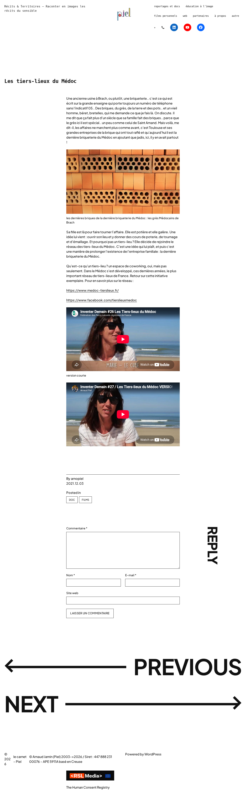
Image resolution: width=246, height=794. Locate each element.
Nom (70, 575)
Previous (187, 666)
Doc (72, 499)
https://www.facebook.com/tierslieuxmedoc (101, 300)
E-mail (130, 575)
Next (31, 703)
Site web (72, 593)
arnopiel (77, 478)
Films (85, 499)
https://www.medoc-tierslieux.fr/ (92, 290)
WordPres (152, 754)
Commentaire (76, 528)
